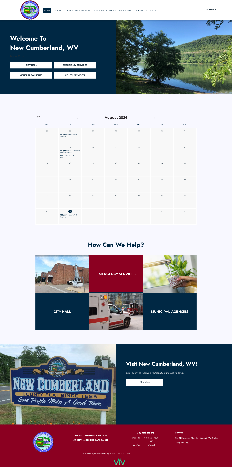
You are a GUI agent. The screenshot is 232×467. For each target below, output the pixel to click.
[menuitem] (48, 10)
